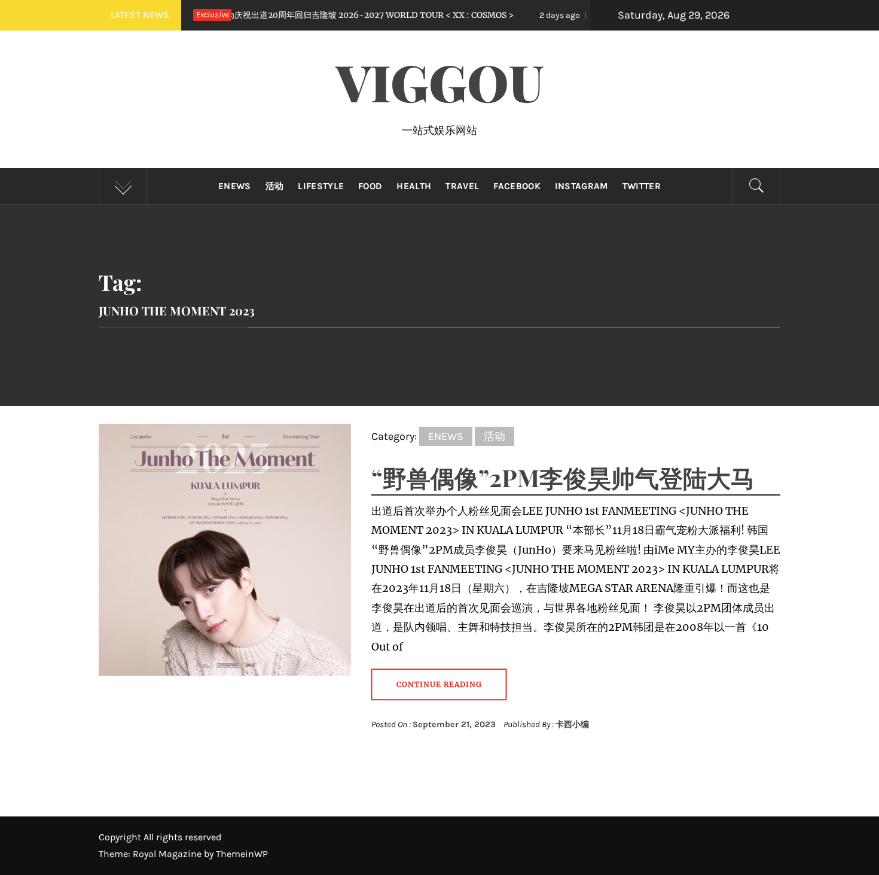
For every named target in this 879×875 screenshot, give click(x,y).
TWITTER (641, 186)
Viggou (440, 81)
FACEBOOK (517, 186)
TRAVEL (462, 186)
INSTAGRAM (581, 186)
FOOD (370, 186)
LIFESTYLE (321, 186)
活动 (274, 186)
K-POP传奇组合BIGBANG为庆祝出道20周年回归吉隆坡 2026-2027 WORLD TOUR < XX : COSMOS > (268, 15)
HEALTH (413, 186)
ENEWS (234, 186)
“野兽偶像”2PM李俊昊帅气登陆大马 (563, 477)
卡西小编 (572, 724)
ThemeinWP (242, 853)
